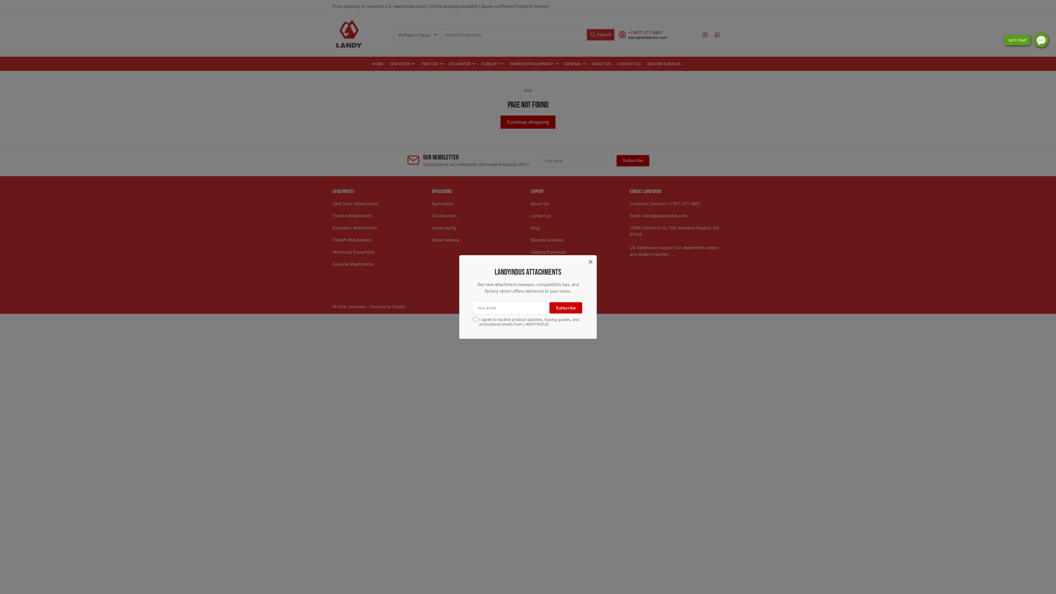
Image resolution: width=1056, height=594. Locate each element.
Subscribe (566, 307)
